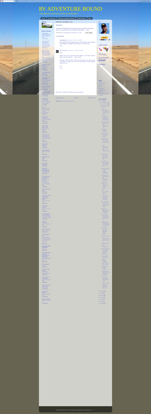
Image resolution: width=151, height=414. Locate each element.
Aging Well (44, 73)
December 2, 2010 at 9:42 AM (75, 50)
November (104, 103)
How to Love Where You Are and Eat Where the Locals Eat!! (46, 52)
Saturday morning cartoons (104, 130)
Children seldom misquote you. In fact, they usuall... (105, 262)
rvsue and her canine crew (45, 135)
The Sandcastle (46, 72)
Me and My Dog (46, 229)
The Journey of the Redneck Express (46, 177)
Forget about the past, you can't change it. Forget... (105, 223)
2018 (101, 303)
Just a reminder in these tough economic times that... (105, 171)
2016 (101, 299)
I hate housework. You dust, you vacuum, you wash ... (105, 111)
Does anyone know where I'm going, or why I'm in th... (105, 217)
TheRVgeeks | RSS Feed (45, 78)
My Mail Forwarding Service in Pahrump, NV (46, 120)
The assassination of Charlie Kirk (46, 94)
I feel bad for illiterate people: (104, 268)
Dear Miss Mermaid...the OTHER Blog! (45, 170)
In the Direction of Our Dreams (46, 214)
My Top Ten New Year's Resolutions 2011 (104, 278)
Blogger (93, 410)
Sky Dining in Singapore (45, 68)
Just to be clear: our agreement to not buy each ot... (105, 239)
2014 (101, 295)
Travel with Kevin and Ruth (46, 34)
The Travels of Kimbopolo (46, 278)
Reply (61, 45)
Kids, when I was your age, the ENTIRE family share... (104, 231)
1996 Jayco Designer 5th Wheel (66, 18)
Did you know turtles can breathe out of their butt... (105, 118)
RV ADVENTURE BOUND (70, 9)
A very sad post (45, 230)
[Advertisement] (105, 330)
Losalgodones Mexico (102, 91)
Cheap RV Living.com (45, 117)
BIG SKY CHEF (46, 299)
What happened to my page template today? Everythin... (105, 251)
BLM (100, 86)
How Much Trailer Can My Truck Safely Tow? (46, 81)
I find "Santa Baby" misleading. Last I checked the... (104, 186)
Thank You (44, 146)
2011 (101, 291)
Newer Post (60, 98)
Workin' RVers (45, 150)
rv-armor (101, 95)
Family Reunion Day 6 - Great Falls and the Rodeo (46, 102)
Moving (43, 265)
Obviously (103, 106)
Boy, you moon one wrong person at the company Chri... (105, 204)
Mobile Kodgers (46, 86)
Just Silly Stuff (51, 18)
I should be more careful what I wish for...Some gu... (105, 164)
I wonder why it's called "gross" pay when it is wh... (104, 156)
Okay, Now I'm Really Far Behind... (45, 129)
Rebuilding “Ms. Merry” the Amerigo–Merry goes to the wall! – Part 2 (46, 182)
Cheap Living (102, 82)
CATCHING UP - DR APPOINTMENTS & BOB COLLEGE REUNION (46, 58)
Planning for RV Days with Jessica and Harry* (46, 197)
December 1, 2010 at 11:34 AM (74, 40)
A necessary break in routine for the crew (46, 139)
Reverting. (44, 191)
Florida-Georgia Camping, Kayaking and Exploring (46, 254)
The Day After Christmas (104, 256)
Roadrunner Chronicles (45, 99)
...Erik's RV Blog (46, 91)
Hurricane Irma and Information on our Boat (46, 259)
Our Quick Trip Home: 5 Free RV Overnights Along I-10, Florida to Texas (46, 239)
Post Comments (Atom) (68, 101)
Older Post (91, 98)
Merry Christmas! (104, 246)
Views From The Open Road (46, 285)
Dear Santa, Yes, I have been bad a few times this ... (105, 141)
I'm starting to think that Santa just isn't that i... (104, 197)
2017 (101, 301)
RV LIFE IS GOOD (45, 292)
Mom (43, 159)
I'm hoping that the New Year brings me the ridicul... (105, 273)
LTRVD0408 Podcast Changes (46, 272)
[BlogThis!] (87, 33)
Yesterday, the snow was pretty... (104, 135)
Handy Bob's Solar (103, 93)
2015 (101, 297)
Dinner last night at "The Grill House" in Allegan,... (105, 210)
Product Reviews (81, 18)
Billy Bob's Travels (45, 206)
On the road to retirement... (46, 42)
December (104, 105)
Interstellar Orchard (45, 144)
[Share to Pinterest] (92, 33)
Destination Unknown (45, 164)
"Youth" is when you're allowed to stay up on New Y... (105, 285)
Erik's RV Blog (64, 50)
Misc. (90, 18)
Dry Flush (101, 84)
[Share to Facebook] (90, 33)
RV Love (44, 107)
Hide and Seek (45, 172)
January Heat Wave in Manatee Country (46, 217)
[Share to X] (89, 33)
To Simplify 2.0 (46, 264)
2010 (101, 101)
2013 (101, 293)
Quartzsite (101, 88)
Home (43, 18)
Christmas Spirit (105, 243)
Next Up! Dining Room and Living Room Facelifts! (46, 45)
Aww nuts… (45, 248)
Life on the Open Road (45, 126)
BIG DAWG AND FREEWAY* (46, 247)
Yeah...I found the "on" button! (104, 192)
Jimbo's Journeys (44, 222)
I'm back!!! (44, 88)
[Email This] (86, 33)
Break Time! (45, 287)
